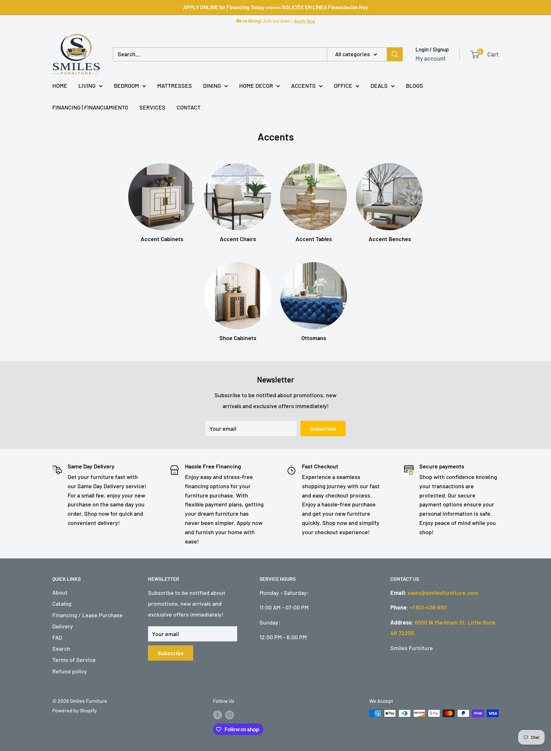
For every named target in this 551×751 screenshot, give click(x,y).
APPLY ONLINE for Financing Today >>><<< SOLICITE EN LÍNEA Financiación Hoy (275, 7)
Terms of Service (74, 659)
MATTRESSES (174, 85)
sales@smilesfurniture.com (443, 592)
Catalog (61, 603)
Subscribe (323, 428)
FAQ (57, 637)
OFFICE (343, 85)
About (60, 592)
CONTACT (189, 107)
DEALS (379, 85)
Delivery (62, 626)
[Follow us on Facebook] (217, 714)
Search (61, 648)
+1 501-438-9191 (428, 607)
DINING (212, 85)
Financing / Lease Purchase (87, 614)
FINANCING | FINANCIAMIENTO (90, 107)
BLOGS (414, 85)
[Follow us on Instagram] (229, 714)
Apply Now (304, 21)
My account (430, 58)
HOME (59, 85)
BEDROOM (126, 85)
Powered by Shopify (74, 710)
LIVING (87, 85)
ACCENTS (303, 85)
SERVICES (152, 107)
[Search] (395, 54)
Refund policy (69, 671)
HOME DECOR (256, 85)
